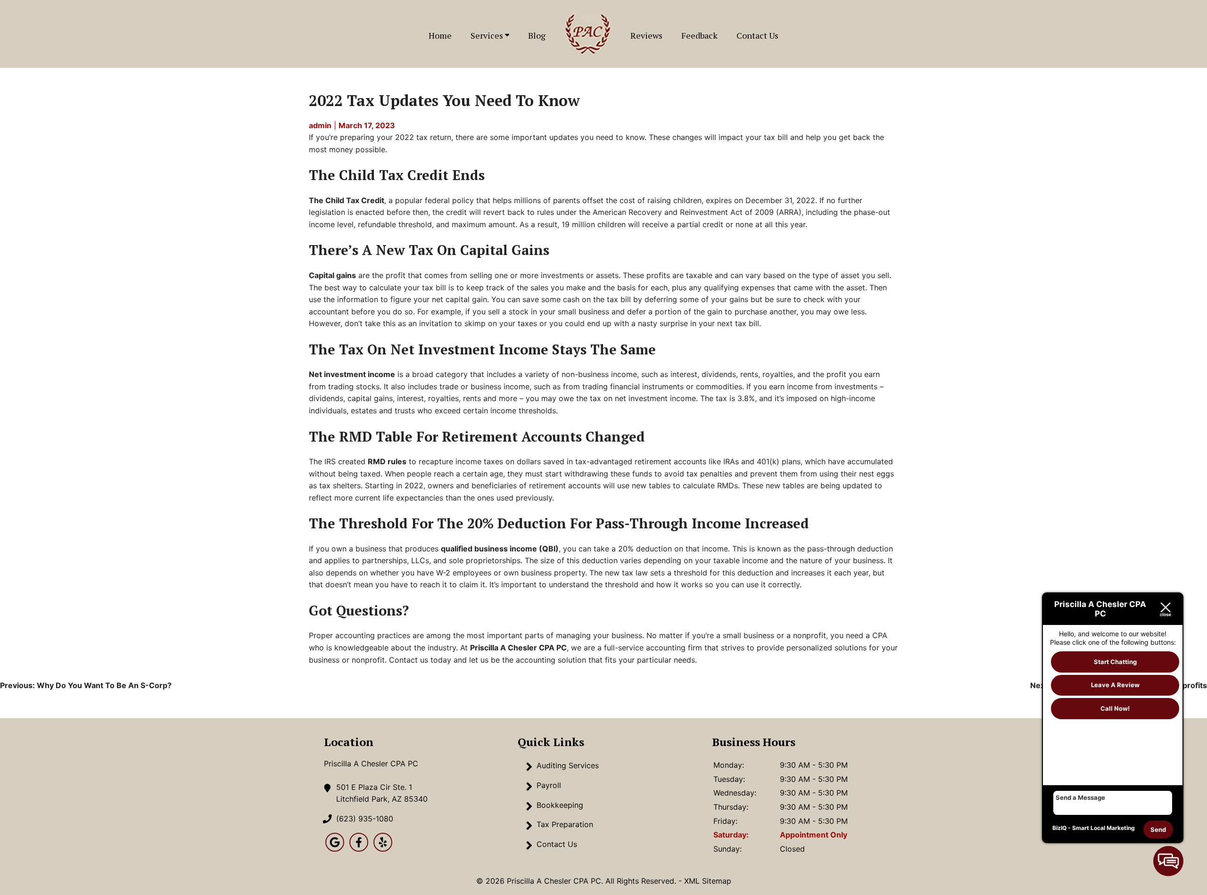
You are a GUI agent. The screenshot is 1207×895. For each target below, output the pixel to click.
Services (488, 35)
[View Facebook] (359, 849)
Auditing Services (568, 765)
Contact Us (757, 35)
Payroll (549, 785)
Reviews (646, 35)
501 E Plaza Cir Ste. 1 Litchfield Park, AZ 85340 (382, 793)
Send (1158, 829)
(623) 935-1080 (364, 818)
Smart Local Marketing (1103, 827)
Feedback (699, 35)
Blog (537, 35)
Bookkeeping (560, 805)
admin (320, 125)
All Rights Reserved (639, 881)
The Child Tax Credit (346, 200)
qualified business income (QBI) (500, 548)
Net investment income (352, 374)
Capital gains (332, 275)
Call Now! (1115, 708)
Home (440, 35)
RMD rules (387, 461)
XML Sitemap (707, 881)
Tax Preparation (565, 824)
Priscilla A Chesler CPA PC (518, 647)
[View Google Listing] (335, 849)
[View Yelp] (383, 849)
